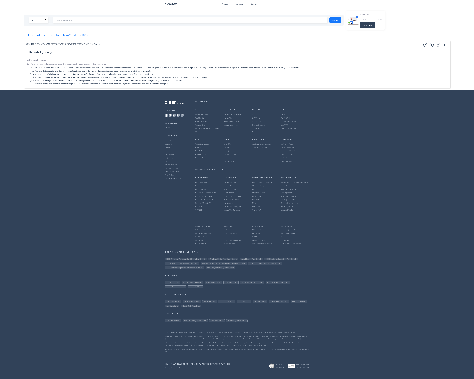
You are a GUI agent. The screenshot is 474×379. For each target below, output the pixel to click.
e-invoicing (256, 128)
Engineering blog (171, 158)
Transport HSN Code (288, 151)
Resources (239, 4)
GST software (257, 121)
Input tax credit (257, 132)
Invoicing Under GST (203, 203)
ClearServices (200, 125)
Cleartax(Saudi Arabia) (173, 179)
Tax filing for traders (259, 147)
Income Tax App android (232, 115)
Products (225, 4)
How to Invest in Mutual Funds (263, 182)
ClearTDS (284, 125)
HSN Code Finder (287, 144)
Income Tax (228, 118)
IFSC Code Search (230, 233)
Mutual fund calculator (203, 233)
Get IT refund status (288, 233)
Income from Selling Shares (233, 207)
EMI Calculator (200, 230)
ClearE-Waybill (286, 118)
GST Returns (199, 186)
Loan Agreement (286, 193)
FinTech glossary (171, 165)
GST (254, 115)
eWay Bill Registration (288, 128)
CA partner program (202, 144)
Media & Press (170, 151)
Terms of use (183, 368)
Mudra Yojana (285, 186)
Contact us (168, 144)
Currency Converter (259, 240)
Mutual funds (200, 132)
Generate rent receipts (231, 237)
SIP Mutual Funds (258, 193)
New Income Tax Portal (232, 200)
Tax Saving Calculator (288, 230)
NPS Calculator (229, 244)
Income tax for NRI (231, 125)
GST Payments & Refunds (204, 200)
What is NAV (256, 210)
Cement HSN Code (287, 147)
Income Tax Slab (230, 182)
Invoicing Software (230, 154)
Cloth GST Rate (286, 158)
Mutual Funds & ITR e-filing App (207, 128)
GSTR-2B (198, 207)
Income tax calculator (202, 226)
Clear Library (169, 161)
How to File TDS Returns (233, 196)
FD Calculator (257, 233)
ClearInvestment (201, 121)
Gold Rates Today (258, 237)
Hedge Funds (256, 196)
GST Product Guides (172, 172)
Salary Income (229, 193)
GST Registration (201, 182)
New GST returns (258, 125)
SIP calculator (200, 240)
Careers (167, 147)
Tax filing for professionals (261, 144)
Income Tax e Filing (202, 115)
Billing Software (229, 151)
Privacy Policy (170, 368)
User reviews (169, 154)
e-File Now (367, 25)
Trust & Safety (170, 175)
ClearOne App (229, 161)
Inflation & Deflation (288, 189)
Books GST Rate (286, 161)
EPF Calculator (286, 240)
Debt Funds (256, 200)
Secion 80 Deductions (231, 121)
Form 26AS (228, 186)
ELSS (254, 189)
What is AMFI (257, 207)
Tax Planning (200, 118)
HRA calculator (257, 226)
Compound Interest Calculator (262, 244)
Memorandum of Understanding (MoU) (294, 182)
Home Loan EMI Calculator (233, 240)
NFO (254, 203)
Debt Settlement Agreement (290, 203)
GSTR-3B (198, 210)
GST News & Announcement (205, 193)
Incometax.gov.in (230, 203)
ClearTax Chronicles (172, 168)
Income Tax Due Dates (232, 210)
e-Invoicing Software (288, 121)
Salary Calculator (287, 237)
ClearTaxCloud (200, 154)
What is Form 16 (230, 189)
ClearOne (227, 147)
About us (168, 140)
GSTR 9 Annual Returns (203, 196)
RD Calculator (257, 230)
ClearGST (284, 115)
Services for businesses (232, 158)
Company (254, 4)
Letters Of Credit (287, 210)
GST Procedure (200, 189)
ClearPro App (200, 158)
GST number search (231, 230)
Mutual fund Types (258, 186)
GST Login (256, 118)
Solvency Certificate (288, 200)
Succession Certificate (288, 196)
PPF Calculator (229, 226)
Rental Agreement (287, 207)
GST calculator (200, 244)
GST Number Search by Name (291, 244)
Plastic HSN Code (287, 154)
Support (167, 128)
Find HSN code (286, 226)
